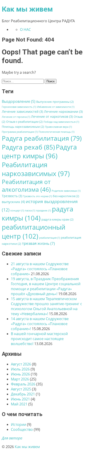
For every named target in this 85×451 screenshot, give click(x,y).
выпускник (13, 201)
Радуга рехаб (28, 147)
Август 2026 (21, 364)
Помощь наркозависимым (23, 127)
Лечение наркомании (63, 111)
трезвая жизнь (38, 243)
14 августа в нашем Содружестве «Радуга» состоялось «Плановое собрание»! (40, 323)
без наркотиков (66, 196)
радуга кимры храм (57, 219)
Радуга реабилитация (42, 138)
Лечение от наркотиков (52, 116)
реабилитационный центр (33, 232)
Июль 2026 (20, 369)
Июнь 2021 (20, 399)
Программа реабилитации (20, 131)
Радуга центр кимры (39, 151)
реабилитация (49, 237)
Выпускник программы (55, 102)
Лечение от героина (16, 116)
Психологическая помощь (56, 131)
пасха (30, 210)
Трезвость (12, 196)
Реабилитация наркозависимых (36, 169)
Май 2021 (19, 404)
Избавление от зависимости (55, 106)
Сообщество (22, 429)
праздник (43, 210)
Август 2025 (21, 389)
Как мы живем (27, 9)
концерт (17, 210)
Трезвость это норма (37, 196)
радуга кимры (37, 213)
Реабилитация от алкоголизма (26, 185)
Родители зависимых (66, 190)
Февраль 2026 (23, 384)
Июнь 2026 (20, 374)
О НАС (25, 29)
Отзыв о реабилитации (24, 122)
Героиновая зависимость (19, 106)
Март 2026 (20, 379)
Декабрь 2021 (23, 394)
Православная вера (58, 126)
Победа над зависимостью (61, 121)
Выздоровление (18, 101)
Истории (18, 424)
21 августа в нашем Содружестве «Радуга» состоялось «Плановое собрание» (40, 268)
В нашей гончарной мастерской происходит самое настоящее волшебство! (39, 338)
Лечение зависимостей (22, 111)
